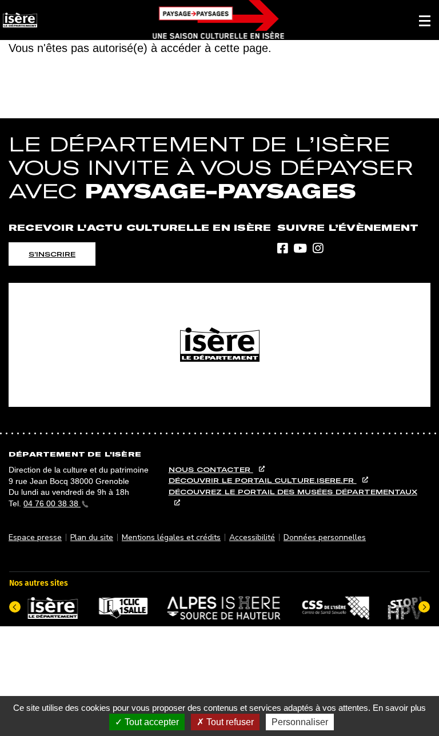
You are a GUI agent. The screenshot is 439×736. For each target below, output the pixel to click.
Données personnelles (325, 537)
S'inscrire (52, 254)
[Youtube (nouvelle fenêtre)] (300, 249)
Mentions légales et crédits (171, 537)
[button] (424, 20)
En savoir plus (399, 708)
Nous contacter (211, 469)
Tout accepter (150, 722)
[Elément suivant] (424, 607)
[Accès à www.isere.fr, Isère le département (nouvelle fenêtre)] (219, 345)
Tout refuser (229, 722)
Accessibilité (252, 537)
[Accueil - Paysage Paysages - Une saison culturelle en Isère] (218, 20)
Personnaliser (300, 722)
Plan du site (91, 537)
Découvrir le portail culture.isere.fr (263, 480)
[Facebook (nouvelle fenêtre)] (282, 249)
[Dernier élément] (15, 607)
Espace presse (35, 537)
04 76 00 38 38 (52, 503)
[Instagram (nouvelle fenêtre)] (318, 249)
